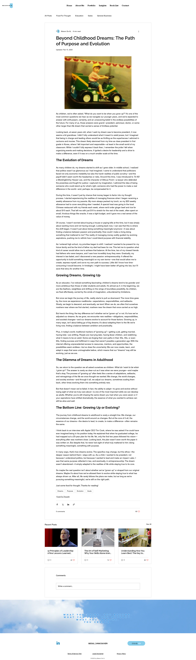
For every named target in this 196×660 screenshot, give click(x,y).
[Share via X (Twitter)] (63, 504)
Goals (89, 491)
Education (79, 16)
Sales (90, 16)
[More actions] (138, 31)
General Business (104, 16)
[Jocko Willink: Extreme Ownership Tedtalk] (61, 537)
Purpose (70, 491)
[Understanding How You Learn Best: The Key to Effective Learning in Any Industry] (134, 537)
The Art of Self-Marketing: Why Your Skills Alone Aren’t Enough (97, 552)
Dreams (60, 491)
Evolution (80, 491)
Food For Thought (63, 16)
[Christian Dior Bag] (98, 537)
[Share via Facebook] (57, 504)
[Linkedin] (58, 643)
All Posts (48, 16)
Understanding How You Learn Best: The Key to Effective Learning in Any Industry (133, 552)
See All (148, 524)
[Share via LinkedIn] (68, 504)
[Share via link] (74, 504)
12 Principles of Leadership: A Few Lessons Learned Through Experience (61, 552)
